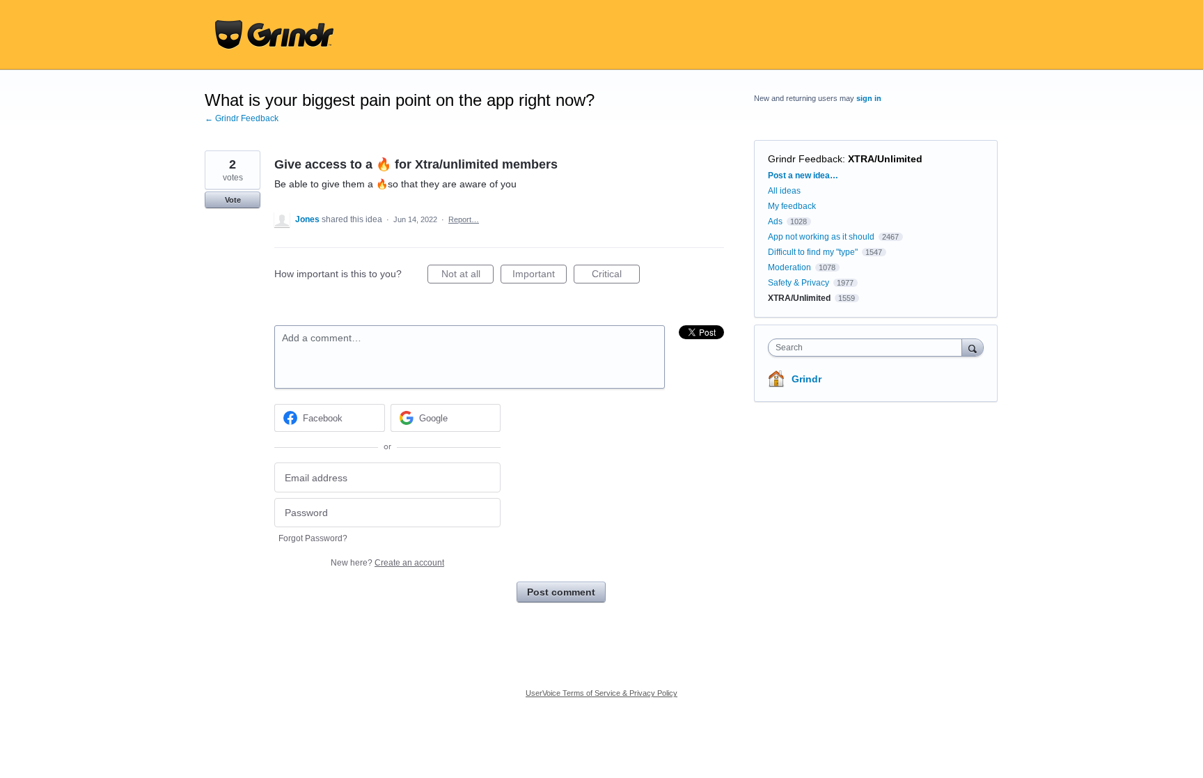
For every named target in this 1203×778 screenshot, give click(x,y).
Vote (233, 200)
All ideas (784, 191)
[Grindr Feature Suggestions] (274, 34)
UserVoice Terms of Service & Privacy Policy (601, 693)
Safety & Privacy (799, 283)
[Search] (972, 347)
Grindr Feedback (805, 158)
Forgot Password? (312, 538)
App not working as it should (821, 237)
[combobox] (868, 347)
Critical (616, 275)
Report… (463, 219)
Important (539, 275)
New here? (387, 563)
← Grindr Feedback (241, 118)
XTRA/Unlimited (885, 158)
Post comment (561, 592)
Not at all (467, 275)
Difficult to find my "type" (813, 252)
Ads (775, 221)
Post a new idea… (803, 175)
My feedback (792, 206)
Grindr (806, 378)
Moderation (790, 267)
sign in (868, 98)
